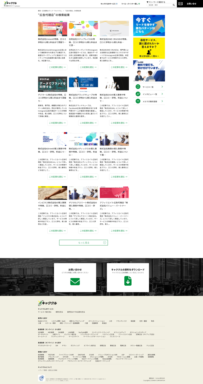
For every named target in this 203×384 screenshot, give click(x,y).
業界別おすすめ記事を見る (76, 312)
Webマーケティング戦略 (90, 359)
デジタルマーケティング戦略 (68, 359)
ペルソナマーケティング (124, 359)
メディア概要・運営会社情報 (47, 370)
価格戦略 (51, 359)
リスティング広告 (108, 334)
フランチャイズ (121, 321)
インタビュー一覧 (150, 94)
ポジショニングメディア (138, 332)
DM (57, 345)
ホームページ (42, 336)
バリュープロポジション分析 (107, 355)
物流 (152, 321)
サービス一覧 (148, 87)
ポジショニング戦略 (97, 357)
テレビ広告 (150, 345)
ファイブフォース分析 (66, 355)
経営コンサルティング (76, 321)
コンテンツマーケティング (101, 332)
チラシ (64, 345)
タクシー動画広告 (136, 345)
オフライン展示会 (90, 345)
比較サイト (56, 334)
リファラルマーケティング (89, 334)
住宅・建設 (143, 321)
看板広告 (113, 345)
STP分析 (65, 357)
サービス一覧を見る (44, 312)
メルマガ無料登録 (150, 101)
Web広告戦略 (106, 359)
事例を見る (59, 312)
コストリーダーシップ (136, 355)
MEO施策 (51, 332)
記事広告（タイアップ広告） (145, 334)
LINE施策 (71, 332)
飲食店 (104, 323)
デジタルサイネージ (44, 345)
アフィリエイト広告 (125, 334)
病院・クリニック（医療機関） (70, 323)
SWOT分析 (81, 355)
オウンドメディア (120, 332)
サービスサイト (74, 336)
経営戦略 (41, 355)
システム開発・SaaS (58, 321)
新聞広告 (103, 345)
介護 (86, 323)
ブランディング (53, 357)
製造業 (133, 321)
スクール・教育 (50, 323)
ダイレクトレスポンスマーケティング (50, 361)
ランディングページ (57, 336)
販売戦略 (41, 359)
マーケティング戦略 (79, 357)
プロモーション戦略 (123, 357)
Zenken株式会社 (160, 378)
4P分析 (110, 357)
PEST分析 (51, 355)
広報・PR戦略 (139, 357)
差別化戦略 (151, 355)
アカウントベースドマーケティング (79, 361)
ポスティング (75, 345)
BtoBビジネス (42, 321)
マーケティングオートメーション (94, 336)
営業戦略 (151, 357)
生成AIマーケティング (102, 361)
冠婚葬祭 (95, 323)
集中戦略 (41, 357)
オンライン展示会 (70, 334)
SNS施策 (61, 332)
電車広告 (123, 345)
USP (123, 355)
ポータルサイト (43, 334)
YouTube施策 (83, 332)
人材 (110, 321)
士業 (39, 323)
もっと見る (83, 242)
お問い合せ (191, 3)
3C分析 (91, 355)
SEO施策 (41, 332)
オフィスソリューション (96, 321)
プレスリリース (115, 336)
